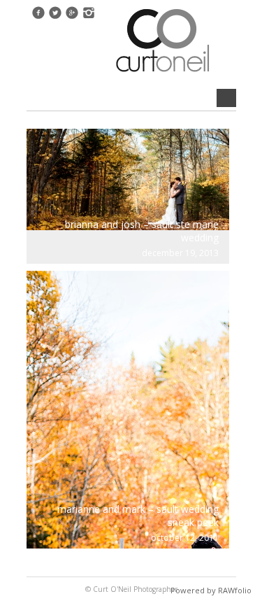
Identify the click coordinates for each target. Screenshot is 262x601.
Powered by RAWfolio (211, 590)
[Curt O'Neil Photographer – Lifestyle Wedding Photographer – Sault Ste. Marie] (163, 73)
